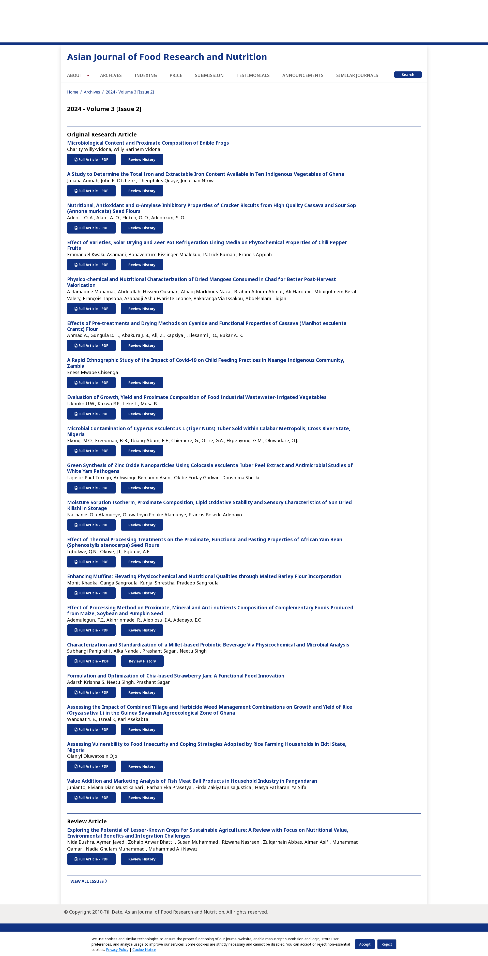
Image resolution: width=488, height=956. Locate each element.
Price (176, 75)
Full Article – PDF (93, 661)
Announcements (303, 75)
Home (72, 92)
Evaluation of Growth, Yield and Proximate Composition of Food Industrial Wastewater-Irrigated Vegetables (197, 397)
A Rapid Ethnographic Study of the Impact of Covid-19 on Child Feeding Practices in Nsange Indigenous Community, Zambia (205, 363)
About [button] (75, 75)
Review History (142, 159)
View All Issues (87, 881)
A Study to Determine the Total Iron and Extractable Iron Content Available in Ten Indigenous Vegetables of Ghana (205, 174)
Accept (365, 944)
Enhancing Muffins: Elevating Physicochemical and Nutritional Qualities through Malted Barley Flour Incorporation (204, 576)
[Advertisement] (244, 20)
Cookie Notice (144, 949)
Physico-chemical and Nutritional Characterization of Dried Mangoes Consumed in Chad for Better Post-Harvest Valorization (201, 282)
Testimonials (253, 75)
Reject (387, 944)
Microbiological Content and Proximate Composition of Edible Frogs (148, 143)
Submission (209, 75)
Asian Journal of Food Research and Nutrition (167, 57)
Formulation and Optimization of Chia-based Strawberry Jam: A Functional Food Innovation (175, 675)
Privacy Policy (117, 949)
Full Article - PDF (93, 159)
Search (408, 74)
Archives (111, 75)
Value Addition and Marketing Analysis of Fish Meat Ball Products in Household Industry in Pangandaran (192, 781)
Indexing (145, 75)
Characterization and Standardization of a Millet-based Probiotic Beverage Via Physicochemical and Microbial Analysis (208, 644)
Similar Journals (357, 75)
